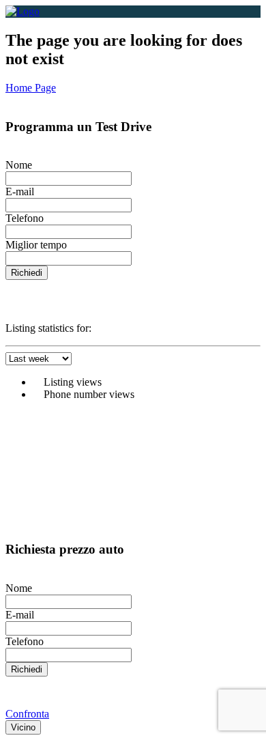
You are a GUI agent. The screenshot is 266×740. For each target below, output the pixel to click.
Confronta (27, 714)
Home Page (30, 88)
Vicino (23, 727)
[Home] (22, 11)
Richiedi (26, 273)
